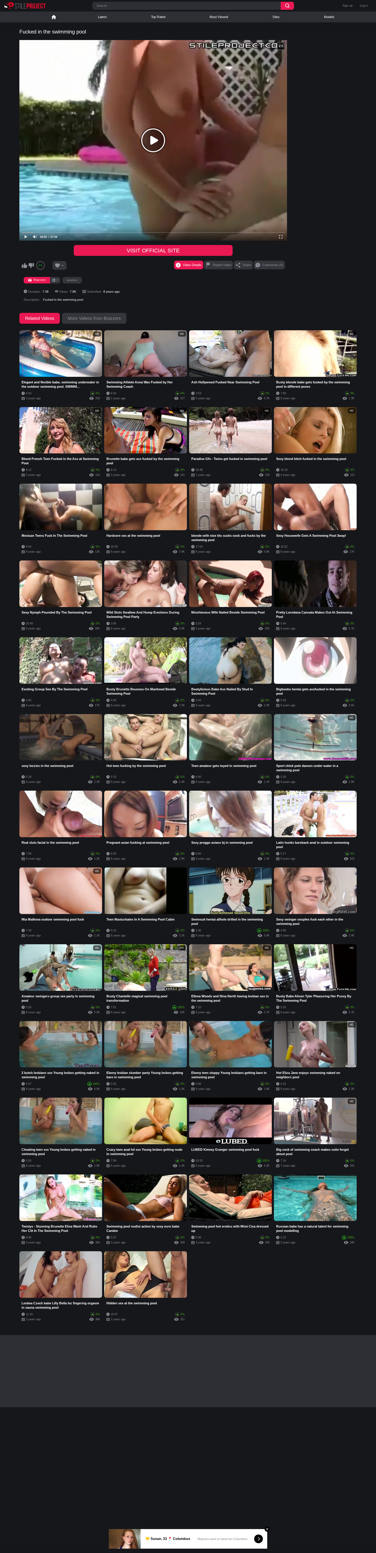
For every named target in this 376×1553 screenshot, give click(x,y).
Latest (102, 17)
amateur (72, 280)
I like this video (24, 265)
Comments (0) (272, 265)
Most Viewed (219, 17)
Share (247, 265)
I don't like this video (31, 265)
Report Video (222, 265)
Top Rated (158, 17)
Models (329, 17)
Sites (276, 17)
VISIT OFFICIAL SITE (153, 250)
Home (53, 16)
